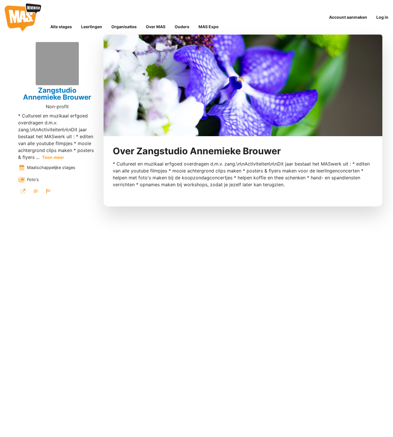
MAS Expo (209, 26)
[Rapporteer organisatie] (48, 191)
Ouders (182, 26)
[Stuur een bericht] (36, 191)
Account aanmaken (348, 17)
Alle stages (61, 26)
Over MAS (155, 26)
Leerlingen (91, 26)
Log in (382, 17)
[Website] (23, 191)
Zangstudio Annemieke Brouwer (57, 94)
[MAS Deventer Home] (23, 17)
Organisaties (124, 26)
